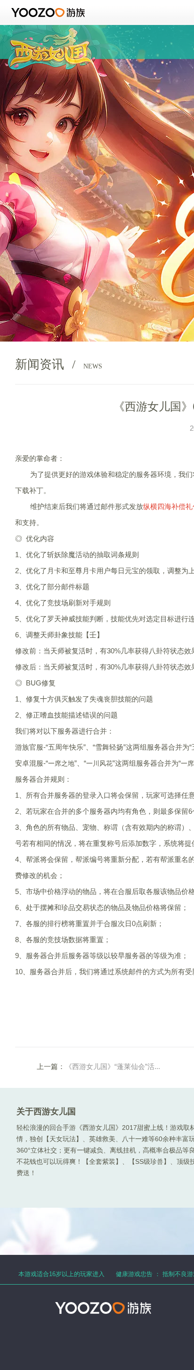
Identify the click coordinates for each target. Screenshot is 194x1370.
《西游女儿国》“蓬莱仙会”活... (112, 1066)
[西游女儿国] (50, 33)
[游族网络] (49, 12)
